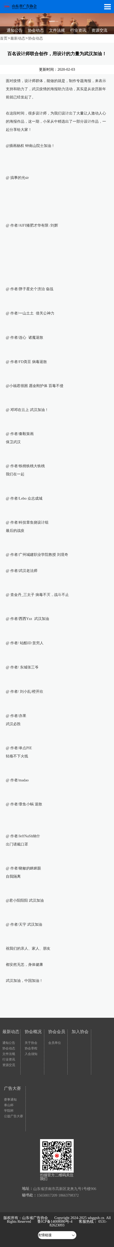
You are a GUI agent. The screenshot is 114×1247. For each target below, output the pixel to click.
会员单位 (54, 1043)
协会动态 (35, 38)
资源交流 (8, 1065)
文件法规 (8, 1054)
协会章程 (31, 1048)
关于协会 (31, 1043)
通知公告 (8, 1043)
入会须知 (31, 1054)
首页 (3, 38)
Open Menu (107, 6)
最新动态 (17, 38)
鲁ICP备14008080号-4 (54, 1222)
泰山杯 (9, 1105)
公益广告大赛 (13, 1116)
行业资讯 (8, 1059)
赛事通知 (10, 1099)
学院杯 (9, 1110)
